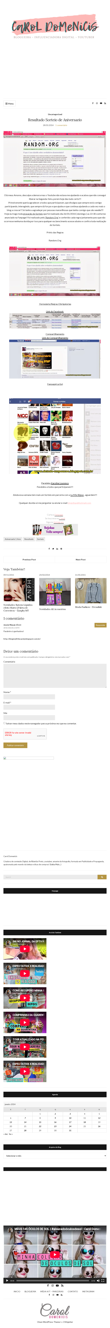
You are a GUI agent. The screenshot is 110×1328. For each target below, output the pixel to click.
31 (70, 1130)
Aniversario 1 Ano (13, 539)
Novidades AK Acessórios (52, 609)
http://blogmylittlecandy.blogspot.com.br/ (22, 639)
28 (25, 1130)
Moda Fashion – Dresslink (88, 607)
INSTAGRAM (88, 1291)
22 (40, 1126)
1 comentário (61, 125)
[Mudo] (98, 1280)
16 (55, 1122)
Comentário (9, 661)
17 (70, 1122)
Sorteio (40, 539)
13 (11, 1122)
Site (5, 713)
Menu (10, 103)
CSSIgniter (68, 1322)
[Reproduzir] (7, 1280)
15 (40, 1122)
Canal (62, 518)
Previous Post (29, 559)
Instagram (59, 522)
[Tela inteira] (102, 1280)
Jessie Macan (9, 625)
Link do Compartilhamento (55, 337)
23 (55, 1126)
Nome (7, 692)
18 (85, 1122)
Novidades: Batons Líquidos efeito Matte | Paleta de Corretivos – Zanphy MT (18, 607)
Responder (100, 625)
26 (99, 1126)
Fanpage (59, 514)
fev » (11, 1134)
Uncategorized (55, 114)
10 (70, 1118)
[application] (55, 1254)
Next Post (81, 559)
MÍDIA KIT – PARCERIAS (51, 1291)
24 (70, 1126)
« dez (5, 1134)
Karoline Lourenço (60, 483)
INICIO (17, 1291)
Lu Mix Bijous (77, 494)
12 (99, 1118)
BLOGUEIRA (30, 1291)
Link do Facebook (55, 311)
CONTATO (73, 1291)
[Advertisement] (55, 72)
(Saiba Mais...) (55, 864)
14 (25, 1122)
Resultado (29, 539)
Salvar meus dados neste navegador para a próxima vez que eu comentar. (41, 723)
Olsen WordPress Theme (48, 1322)
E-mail (7, 702)
